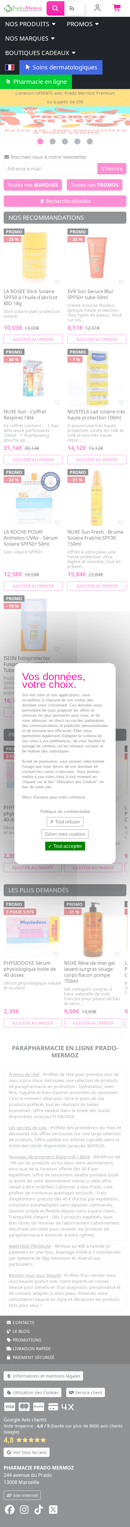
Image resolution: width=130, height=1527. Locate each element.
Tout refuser (67, 821)
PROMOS (80, 24)
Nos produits (28, 24)
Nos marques (27, 38)
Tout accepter (67, 846)
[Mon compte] (97, 8)
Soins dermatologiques (64, 67)
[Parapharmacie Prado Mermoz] (23, 8)
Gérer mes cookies (65, 833)
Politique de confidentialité (65, 811)
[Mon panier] (117, 8)
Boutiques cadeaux (38, 53)
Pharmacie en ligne (39, 82)
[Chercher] (55, 8)
